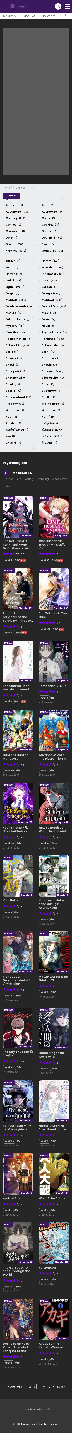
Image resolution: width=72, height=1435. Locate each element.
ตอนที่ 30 (45, 1068)
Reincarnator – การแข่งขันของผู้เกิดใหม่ (17, 1127)
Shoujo (50, 365)
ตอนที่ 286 (45, 629)
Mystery (14, 326)
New (7, 486)
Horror (13, 274)
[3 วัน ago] (61, 629)
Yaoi (11, 417)
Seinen (14, 358)
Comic (48, 218)
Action (14, 205)
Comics (13, 225)
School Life (17, 345)
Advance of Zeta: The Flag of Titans (52, 757)
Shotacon (51, 358)
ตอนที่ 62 (9, 1286)
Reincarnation (18, 339)
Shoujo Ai (15, 371)
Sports (13, 391)
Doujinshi (51, 237)
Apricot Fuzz (12, 1198)
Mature (14, 313)
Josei (49, 280)
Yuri (47, 417)
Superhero (51, 391)
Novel (48, 326)
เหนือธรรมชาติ (52, 436)
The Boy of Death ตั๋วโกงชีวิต (18, 1053)
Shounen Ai (16, 378)
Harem (50, 261)
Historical (52, 267)
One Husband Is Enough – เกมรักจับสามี (52, 544)
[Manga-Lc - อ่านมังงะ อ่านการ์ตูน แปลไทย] (19, 6)
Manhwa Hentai (19, 306)
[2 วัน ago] (23, 560)
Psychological (54, 332)
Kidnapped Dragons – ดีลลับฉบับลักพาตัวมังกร (17, 980)
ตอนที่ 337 (9, 1067)
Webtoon (14, 410)
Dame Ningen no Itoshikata (51, 1055)
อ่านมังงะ (38, 1409)
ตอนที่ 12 (44, 1141)
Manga (50, 293)
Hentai (12, 267)
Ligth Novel (15, 287)
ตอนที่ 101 (9, 632)
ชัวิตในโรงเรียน (16, 430)
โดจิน (47, 1409)
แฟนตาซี (13, 442)
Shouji (12, 365)
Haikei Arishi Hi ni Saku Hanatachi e (52, 1127)
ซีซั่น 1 (17, 560)
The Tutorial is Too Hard (53, 615)
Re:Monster (47, 1267)
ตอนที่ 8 (44, 697)
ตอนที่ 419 (9, 770)
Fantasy (15, 250)
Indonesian (52, 274)
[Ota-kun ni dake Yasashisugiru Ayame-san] (54, 876)
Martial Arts (53, 306)
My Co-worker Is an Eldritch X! (53, 978)
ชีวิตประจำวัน (51, 430)
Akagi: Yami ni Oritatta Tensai (51, 1345)
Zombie (13, 423)
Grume (12, 261)
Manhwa (9, 16)
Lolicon (48, 287)
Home (6, 187)
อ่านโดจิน (27, 1409)
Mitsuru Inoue (17, 319)
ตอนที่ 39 (9, 995)
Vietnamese (52, 404)
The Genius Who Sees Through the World (16, 1271)
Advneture (51, 212)
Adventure (17, 212)
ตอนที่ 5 (8, 912)
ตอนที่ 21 (44, 1210)
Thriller (48, 397)
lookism (49, 16)
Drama (14, 244)
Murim (48, 319)
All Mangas (19, 187)
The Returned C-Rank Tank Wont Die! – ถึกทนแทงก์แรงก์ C (16, 546)
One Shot (16, 332)
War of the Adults (52, 1198)
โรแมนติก (49, 442)
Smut (12, 384)
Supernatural (18, 397)
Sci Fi (11, 352)
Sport (47, 384)
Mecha (49, 313)
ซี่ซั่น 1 (54, 1068)
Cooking (50, 225)
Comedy (15, 218)
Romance (52, 339)
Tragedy (14, 404)
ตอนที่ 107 (45, 1279)
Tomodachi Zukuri (52, 686)
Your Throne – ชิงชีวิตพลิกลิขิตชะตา (15, 829)
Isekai (13, 280)
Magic (12, 293)
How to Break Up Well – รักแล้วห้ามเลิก (53, 829)
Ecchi (48, 244)
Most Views (59, 479)
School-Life (53, 345)
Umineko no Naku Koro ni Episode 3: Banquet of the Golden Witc (16, 1349)
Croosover (15, 231)
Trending (43, 479)
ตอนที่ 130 (9, 1141)
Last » (61, 1386)
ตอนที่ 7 (44, 770)
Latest (9, 479)
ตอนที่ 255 (9, 843)
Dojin (11, 237)
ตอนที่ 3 (44, 919)
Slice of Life (53, 378)
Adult (48, 205)
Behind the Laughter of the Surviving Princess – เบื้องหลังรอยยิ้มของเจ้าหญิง (17, 620)
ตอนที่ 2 (44, 1359)
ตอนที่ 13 (44, 992)
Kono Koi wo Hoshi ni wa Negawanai (16, 688)
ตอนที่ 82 (45, 843)
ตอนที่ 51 (8, 560)
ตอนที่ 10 (9, 701)
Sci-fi (48, 352)
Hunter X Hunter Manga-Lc (15, 757)
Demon (50, 231)
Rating (29, 479)
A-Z (19, 479)
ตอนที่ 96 (45, 560)
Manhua (29, 16)
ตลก (10, 436)
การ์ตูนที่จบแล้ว (52, 423)
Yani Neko (10, 900)
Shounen (52, 371)
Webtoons (51, 410)
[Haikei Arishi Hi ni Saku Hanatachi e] (54, 1101)
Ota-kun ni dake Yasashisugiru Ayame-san (51, 904)
